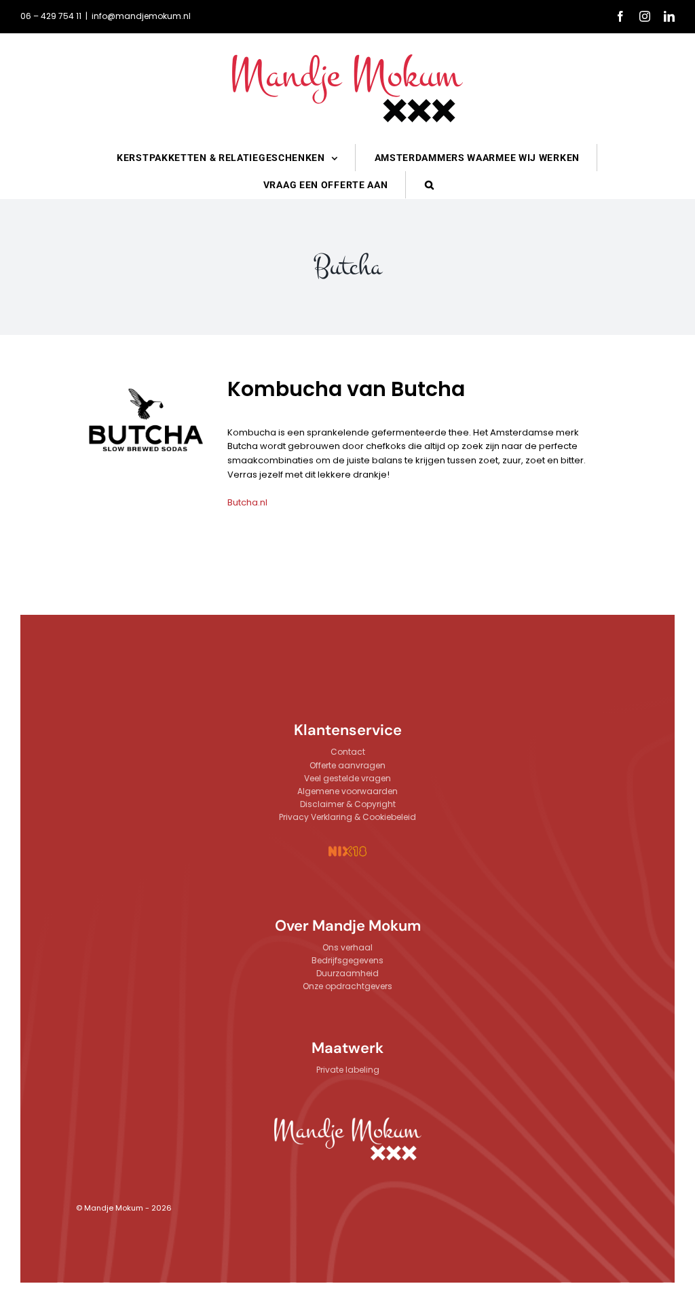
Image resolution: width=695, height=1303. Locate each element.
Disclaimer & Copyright (348, 804)
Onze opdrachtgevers (347, 986)
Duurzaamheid (347, 973)
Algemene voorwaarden (347, 791)
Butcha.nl (247, 502)
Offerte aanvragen (347, 765)
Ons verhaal (347, 947)
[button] (429, 184)
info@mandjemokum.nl (141, 16)
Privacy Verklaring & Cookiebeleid (347, 817)
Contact (348, 751)
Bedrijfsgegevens (347, 960)
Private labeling (347, 1069)
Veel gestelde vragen (347, 778)
